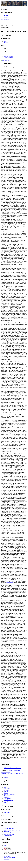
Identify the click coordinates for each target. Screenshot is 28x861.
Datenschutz (7, 856)
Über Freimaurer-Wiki (9, 857)
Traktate (6, 777)
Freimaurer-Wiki (5, 19)
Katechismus (9, 582)
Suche (2, 23)
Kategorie (3, 774)
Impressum (6, 859)
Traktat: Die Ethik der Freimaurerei (12, 768)
